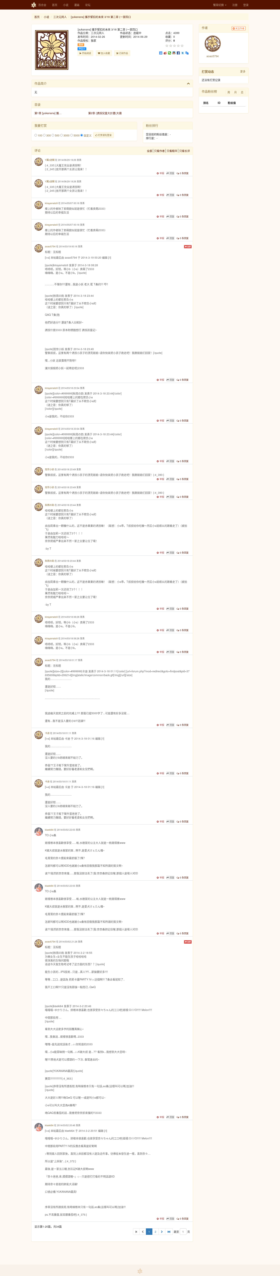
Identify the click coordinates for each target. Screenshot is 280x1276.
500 (56, 135)
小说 (65, 5)
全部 (149, 151)
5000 (76, 135)
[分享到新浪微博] (165, 53)
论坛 (87, 5)
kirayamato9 (51, 203)
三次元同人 (60, 17)
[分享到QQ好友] (174, 53)
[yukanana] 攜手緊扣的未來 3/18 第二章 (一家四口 (101, 17)
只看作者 (159, 151)
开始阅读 (86, 53)
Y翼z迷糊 (49, 159)
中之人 (82, 48)
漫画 (76, 5)
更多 (243, 71)
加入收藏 (105, 53)
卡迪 (47, 733)
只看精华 (172, 151)
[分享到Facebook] (178, 53)
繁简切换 (219, 5)
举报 (162, 173)
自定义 (87, 135)
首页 (54, 5)
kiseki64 (49, 829)
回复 (172, 173)
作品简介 (40, 83)
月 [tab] (235, 92)
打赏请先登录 (104, 135)
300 (48, 135)
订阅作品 (123, 53)
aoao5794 (50, 246)
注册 (235, 5)
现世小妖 (49, 469)
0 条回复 (184, 173)
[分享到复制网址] (187, 53)
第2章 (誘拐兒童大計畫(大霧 (105, 113)
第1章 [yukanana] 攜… (48, 113)
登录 (246, 5)
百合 (81, 44)
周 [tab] (228, 92)
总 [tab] (242, 92)
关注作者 (239, 28)
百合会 (42, 5)
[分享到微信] (169, 53)
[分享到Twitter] (182, 53)
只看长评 (184, 151)
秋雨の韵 (49, 505)
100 (39, 135)
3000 (66, 135)
